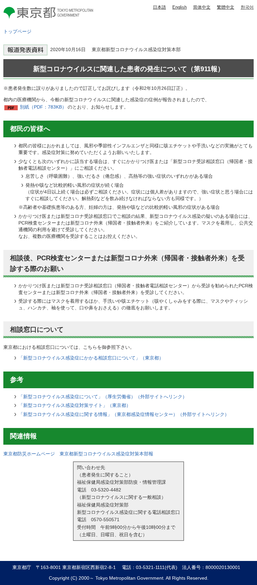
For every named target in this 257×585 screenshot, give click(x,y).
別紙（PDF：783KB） (43, 107)
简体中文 (201, 7)
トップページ (17, 31)
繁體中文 (225, 7)
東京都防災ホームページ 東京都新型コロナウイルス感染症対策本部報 (78, 453)
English (179, 7)
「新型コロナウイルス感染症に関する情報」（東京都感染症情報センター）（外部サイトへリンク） (123, 414)
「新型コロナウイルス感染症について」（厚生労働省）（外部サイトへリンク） (102, 396)
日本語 (159, 7)
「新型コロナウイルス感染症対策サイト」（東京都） (74, 405)
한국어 (247, 7)
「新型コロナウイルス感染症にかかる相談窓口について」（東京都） (91, 357)
